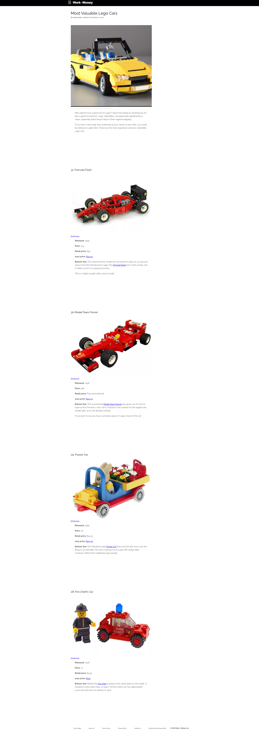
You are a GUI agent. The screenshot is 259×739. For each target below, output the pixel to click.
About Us (91, 728)
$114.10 (89, 256)
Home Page (77, 728)
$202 (88, 678)
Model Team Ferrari (113, 404)
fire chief (102, 683)
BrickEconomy (75, 236)
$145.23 (89, 399)
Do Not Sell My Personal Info (157, 728)
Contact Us (137, 728)
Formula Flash (119, 265)
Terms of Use (106, 728)
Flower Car (111, 546)
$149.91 (89, 541)
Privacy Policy (122, 728)
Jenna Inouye (77, 17)
